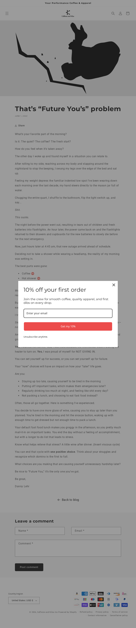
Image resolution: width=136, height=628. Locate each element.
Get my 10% (68, 326)
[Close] (114, 285)
